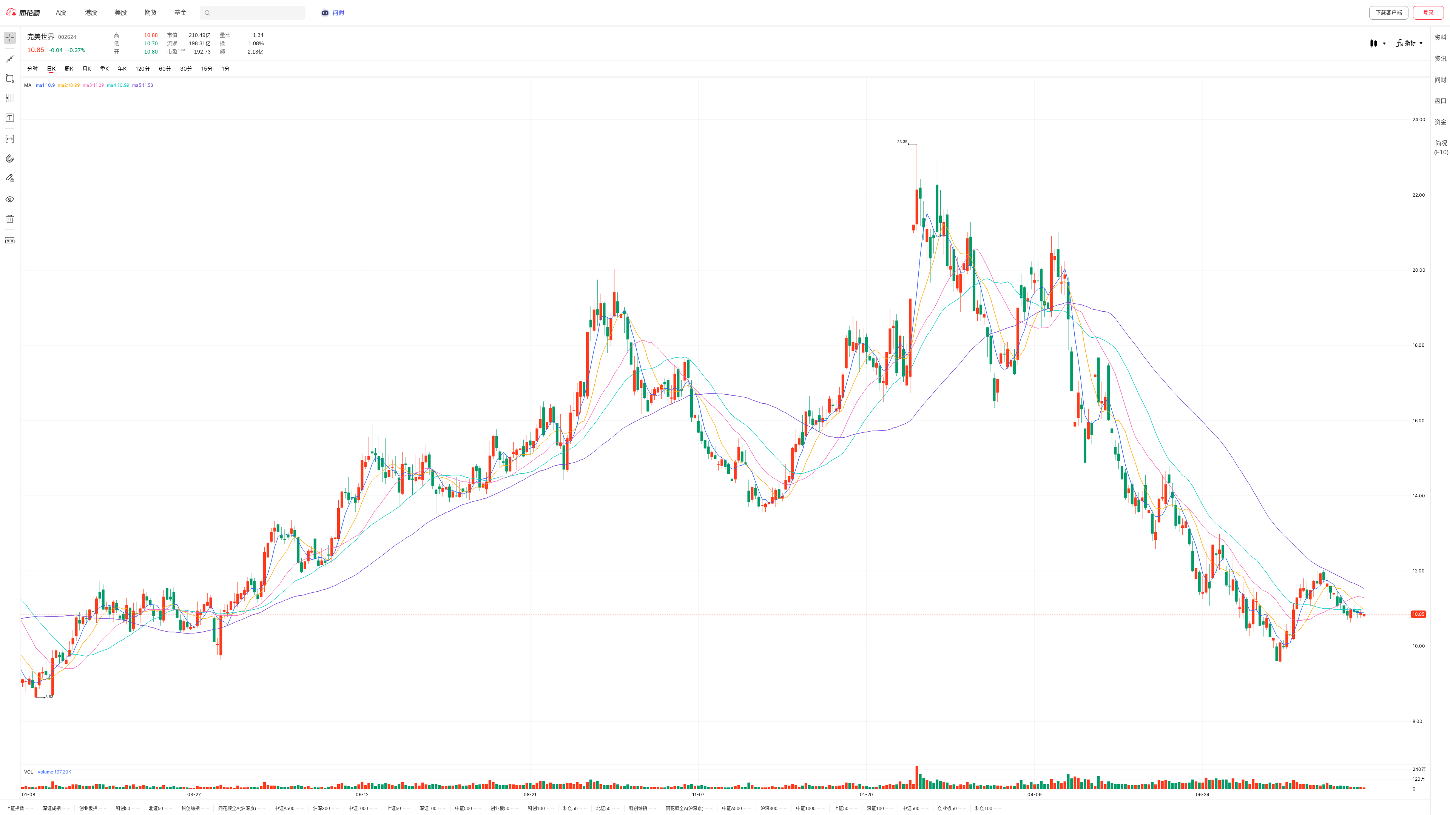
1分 (226, 68)
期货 (151, 12)
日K (51, 68)
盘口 (1441, 101)
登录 (1428, 12)
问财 (1441, 80)
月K (86, 68)
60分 (165, 68)
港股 (91, 12)
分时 (32, 68)
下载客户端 (1389, 12)
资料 (1441, 37)
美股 (121, 12)
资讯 (1441, 58)
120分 (143, 68)
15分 (207, 68)
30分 (186, 68)
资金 (1441, 122)
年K (122, 68)
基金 (180, 12)
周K (69, 68)
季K (104, 68)
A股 (61, 12)
